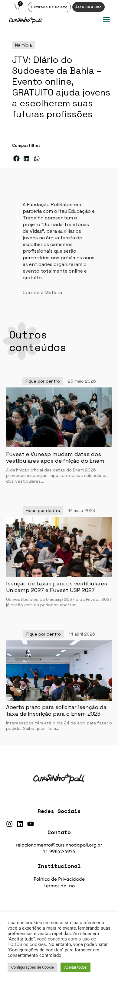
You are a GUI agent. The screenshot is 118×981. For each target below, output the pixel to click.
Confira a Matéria (42, 292)
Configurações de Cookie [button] (32, 967)
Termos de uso (59, 885)
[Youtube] (30, 824)
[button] (106, 19)
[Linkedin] (20, 824)
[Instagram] (9, 824)
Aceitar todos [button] (75, 967)
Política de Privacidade (59, 878)
